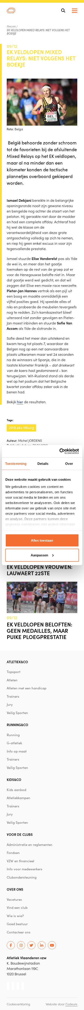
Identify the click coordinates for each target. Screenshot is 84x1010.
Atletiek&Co (17, 661)
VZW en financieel (20, 861)
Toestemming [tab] (15, 463)
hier (20, 401)
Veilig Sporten (17, 712)
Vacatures (14, 899)
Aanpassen (39, 555)
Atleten (12, 680)
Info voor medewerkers (24, 869)
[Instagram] (21, 945)
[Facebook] (11, 945)
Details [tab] (42, 463)
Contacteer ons (18, 932)
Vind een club (17, 907)
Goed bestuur (17, 924)
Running (13, 735)
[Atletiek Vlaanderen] (11, 10)
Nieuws (11, 26)
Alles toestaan (42, 540)
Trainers (13, 696)
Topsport (13, 671)
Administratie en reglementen (29, 844)
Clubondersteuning (22, 877)
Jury (10, 704)
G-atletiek (14, 743)
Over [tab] (69, 463)
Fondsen (13, 852)
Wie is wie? (15, 916)
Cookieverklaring (18, 1004)
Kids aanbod (16, 789)
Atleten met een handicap (26, 688)
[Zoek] (63, 11)
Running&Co (17, 724)
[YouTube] (52, 945)
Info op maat (17, 751)
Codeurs (71, 1004)
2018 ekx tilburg (21, 427)
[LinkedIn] (42, 945)
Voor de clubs (20, 834)
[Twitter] (31, 945)
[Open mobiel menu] (75, 11)
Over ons (15, 889)
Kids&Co (14, 779)
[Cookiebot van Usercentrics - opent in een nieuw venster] (60, 451)
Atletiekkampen (18, 798)
